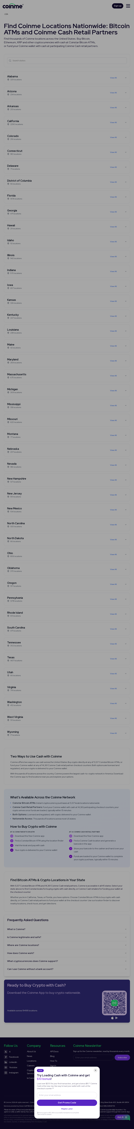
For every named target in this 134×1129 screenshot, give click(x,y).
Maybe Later (67, 1109)
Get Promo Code (67, 1102)
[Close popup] (95, 1070)
